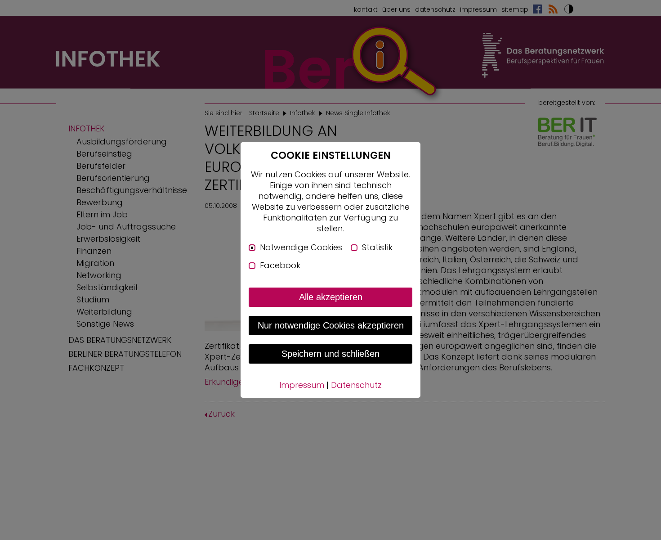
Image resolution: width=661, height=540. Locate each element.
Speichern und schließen (330, 354)
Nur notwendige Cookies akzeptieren (331, 325)
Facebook (280, 265)
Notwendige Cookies (301, 247)
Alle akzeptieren (330, 297)
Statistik (377, 247)
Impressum (301, 385)
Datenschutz (356, 385)
